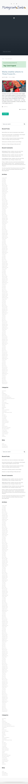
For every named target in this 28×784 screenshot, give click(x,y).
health (3, 408)
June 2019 (4, 286)
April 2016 (4, 334)
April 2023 (4, 228)
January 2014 (4, 368)
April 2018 (4, 304)
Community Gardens (6, 395)
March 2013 (4, 381)
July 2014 (3, 360)
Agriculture (4, 390)
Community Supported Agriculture (8, 398)
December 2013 (5, 369)
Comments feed (5, 446)
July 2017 (3, 315)
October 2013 (4, 372)
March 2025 (4, 199)
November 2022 (5, 234)
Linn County (4, 417)
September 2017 (5, 312)
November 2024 (5, 204)
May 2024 (4, 211)
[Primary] (14, 18)
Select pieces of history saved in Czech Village (11, 141)
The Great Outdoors (5, 428)
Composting (4, 399)
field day (3, 404)
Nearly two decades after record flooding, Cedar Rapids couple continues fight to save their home (13, 135)
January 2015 (4, 353)
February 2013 (4, 382)
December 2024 (5, 203)
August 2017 (4, 314)
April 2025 (4, 198)
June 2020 (4, 271)
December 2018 (5, 294)
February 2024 (4, 215)
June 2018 (4, 301)
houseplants (4, 411)
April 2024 (4, 213)
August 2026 (4, 177)
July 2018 (3, 300)
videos (3, 435)
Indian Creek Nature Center (7, 412)
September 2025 (5, 191)
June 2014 (4, 362)
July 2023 (3, 224)
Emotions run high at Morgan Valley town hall (11, 144)
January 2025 (4, 201)
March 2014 (4, 365)
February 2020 (4, 276)
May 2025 (4, 196)
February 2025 (4, 200)
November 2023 (5, 219)
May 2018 (4, 302)
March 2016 (4, 335)
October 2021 (4, 251)
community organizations (6, 397)
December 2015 (5, 339)
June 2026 (4, 180)
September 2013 (5, 373)
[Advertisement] (14, 34)
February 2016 (4, 336)
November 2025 (5, 189)
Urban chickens (5, 433)
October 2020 (4, 266)
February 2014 (4, 367)
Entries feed (4, 444)
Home (3, 58)
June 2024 (4, 210)
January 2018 (4, 307)
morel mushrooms (5, 422)
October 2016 (4, 326)
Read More (5, 113)
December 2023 (5, 218)
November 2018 (5, 295)
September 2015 (5, 343)
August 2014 (4, 359)
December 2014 (5, 354)
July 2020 (3, 270)
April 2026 (4, 182)
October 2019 (4, 281)
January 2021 (4, 262)
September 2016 (5, 328)
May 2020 (4, 272)
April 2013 (4, 379)
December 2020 (5, 263)
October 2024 (4, 205)
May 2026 (4, 181)
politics (3, 752)
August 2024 (4, 208)
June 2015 (4, 347)
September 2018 (5, 297)
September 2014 (5, 358)
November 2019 (5, 280)
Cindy (13, 77)
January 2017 (4, 323)
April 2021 (4, 258)
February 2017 (4, 321)
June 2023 (4, 225)
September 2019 (5, 282)
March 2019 (4, 290)
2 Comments (23, 109)
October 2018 (4, 296)
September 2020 (5, 267)
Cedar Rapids (4, 394)
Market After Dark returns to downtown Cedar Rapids (13, 132)
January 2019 (4, 292)
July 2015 (3, 345)
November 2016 (5, 325)
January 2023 (4, 232)
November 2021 (5, 249)
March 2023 (4, 229)
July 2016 (3, 330)
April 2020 (4, 273)
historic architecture (5, 409)
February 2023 (4, 230)
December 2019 (5, 278)
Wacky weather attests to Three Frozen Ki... (12, 73)
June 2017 (4, 316)
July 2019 (3, 285)
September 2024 (5, 206)
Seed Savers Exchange (6, 427)
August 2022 (4, 238)
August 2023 (4, 223)
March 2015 (4, 350)
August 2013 (4, 374)
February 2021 (4, 261)
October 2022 (4, 235)
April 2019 (4, 288)
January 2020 (4, 277)
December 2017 (5, 309)
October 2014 (4, 357)
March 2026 (4, 184)
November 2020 (5, 264)
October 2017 (4, 311)
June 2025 (4, 195)
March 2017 (4, 320)
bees (3, 392)
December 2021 (5, 248)
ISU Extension (4, 416)
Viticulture (4, 436)
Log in (3, 443)
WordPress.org (5, 447)
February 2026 (4, 185)
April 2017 (4, 319)
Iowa (3, 413)
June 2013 (4, 377)
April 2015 (4, 349)
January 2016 (4, 338)
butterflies (4, 393)
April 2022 (4, 243)
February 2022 (4, 246)
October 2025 (4, 190)
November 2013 (5, 370)
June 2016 (4, 331)
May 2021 (4, 257)
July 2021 (3, 254)
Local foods (4, 418)
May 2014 (4, 363)
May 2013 (4, 378)
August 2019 (4, 283)
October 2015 (4, 341)
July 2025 (3, 194)
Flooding (3, 406)
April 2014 (4, 364)
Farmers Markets (5, 403)
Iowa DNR (4, 414)
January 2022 (4, 247)
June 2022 (4, 241)
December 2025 (5, 188)
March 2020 (4, 275)
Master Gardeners (5, 421)
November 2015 (5, 340)
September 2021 (5, 252)
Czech (3, 728)
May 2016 (4, 333)
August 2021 (4, 253)
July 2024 (3, 209)
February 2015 (4, 352)
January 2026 (4, 186)
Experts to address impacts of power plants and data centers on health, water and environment (12, 139)
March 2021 (4, 259)
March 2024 (4, 214)
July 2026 (3, 179)
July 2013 (3, 376)
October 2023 (4, 220)
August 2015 (4, 344)
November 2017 (5, 310)
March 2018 (4, 305)
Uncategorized (4, 431)
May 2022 (4, 242)
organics (3, 423)
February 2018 (4, 306)
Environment (4, 402)
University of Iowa (5, 432)
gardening (5, 106)
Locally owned (4, 419)
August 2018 (4, 299)
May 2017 (4, 317)
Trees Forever (4, 430)
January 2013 (4, 383)
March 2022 (4, 244)
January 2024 (4, 217)
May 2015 (4, 348)
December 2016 (5, 324)
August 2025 (4, 193)
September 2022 (5, 237)
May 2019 (4, 287)
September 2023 (5, 222)
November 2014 (5, 355)
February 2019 (4, 291)
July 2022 (3, 239)
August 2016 (4, 329)
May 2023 (4, 227)
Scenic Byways (4, 426)
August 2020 (4, 268)
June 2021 (4, 256)
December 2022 (5, 233)
